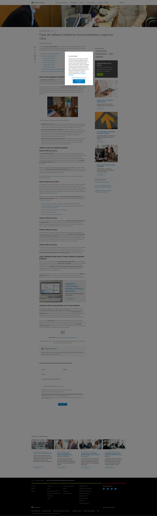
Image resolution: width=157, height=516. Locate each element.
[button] (35, 47)
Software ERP (82, 500)
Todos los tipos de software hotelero (49, 55)
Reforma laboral (99, 56)
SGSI (98, 511)
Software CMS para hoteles (49, 62)
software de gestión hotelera (64, 167)
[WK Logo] (36, 507)
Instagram (108, 489)
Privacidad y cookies (46, 511)
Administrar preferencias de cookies (79, 77)
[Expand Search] (119, 2)
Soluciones (49, 486)
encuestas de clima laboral (56, 214)
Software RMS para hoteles (49, 67)
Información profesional (101, 53)
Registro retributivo (79, 189)
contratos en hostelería (52, 193)
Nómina (111, 53)
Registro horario (42, 191)
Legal (48, 498)
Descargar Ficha (69, 298)
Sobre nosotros (91, 2)
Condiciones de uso (35, 511)
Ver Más (99, 74)
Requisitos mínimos (77, 511)
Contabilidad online (83, 495)
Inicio (32, 480)
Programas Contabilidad (84, 493)
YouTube (116, 489)
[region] (79, 68)
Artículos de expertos (40, 480)
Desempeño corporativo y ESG (53, 493)
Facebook (104, 489)
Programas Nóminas (83, 498)
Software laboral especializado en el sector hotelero (52, 71)
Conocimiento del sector (101, 51)
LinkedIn (112, 489)
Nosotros (33, 486)
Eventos (33, 491)
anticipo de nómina (53, 209)
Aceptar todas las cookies (78, 81)
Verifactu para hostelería (59, 176)
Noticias (82, 2)
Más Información (37, 467)
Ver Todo (99, 108)
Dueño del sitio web (67, 493)
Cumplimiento (50, 495)
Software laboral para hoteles (49, 60)
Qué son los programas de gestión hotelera (50, 53)
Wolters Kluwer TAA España (46, 43)
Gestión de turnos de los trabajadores (49, 203)
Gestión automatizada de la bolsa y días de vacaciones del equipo (55, 206)
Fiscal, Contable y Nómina (53, 491)
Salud (48, 488)
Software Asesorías (83, 486)
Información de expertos (68, 486)
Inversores (100, 2)
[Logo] (38, 2)
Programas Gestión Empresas (85, 488)
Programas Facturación (84, 503)
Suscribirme (100, 141)
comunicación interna (51, 212)
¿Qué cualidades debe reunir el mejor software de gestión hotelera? (56, 69)
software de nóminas (59, 308)
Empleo (107, 2)
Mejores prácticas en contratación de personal (66, 337)
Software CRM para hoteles (49, 64)
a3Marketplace (49, 317)
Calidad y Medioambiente (89, 511)
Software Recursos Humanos (85, 491)
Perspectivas (73, 2)
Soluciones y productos (61, 2)
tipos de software (54, 92)
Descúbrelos (100, 174)
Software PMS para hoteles (49, 58)
